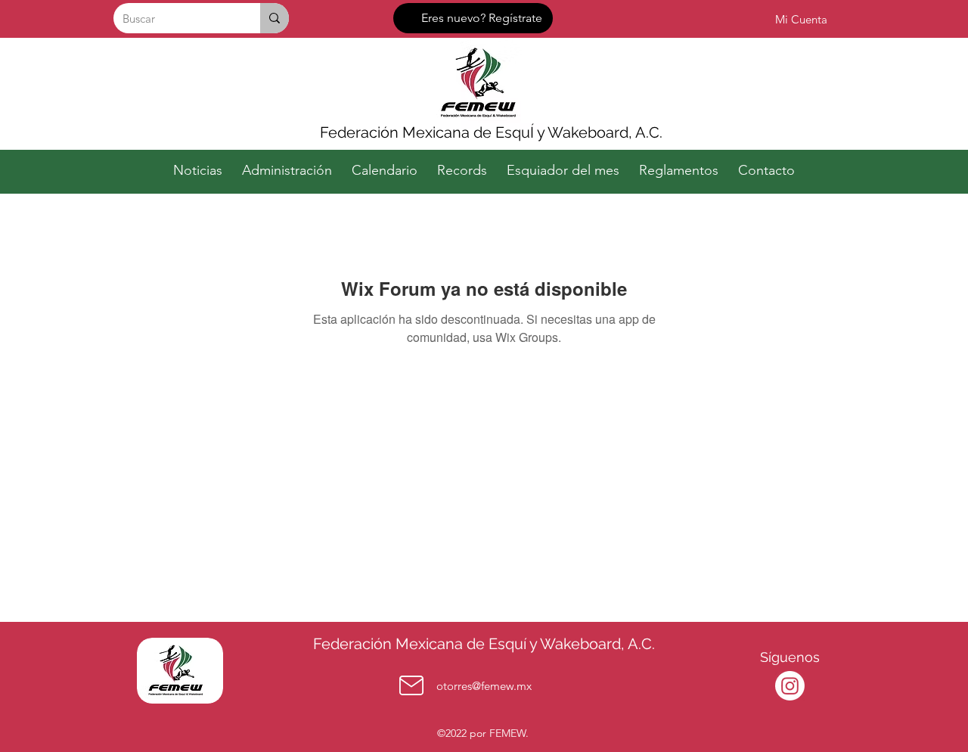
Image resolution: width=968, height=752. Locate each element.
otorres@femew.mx (484, 686)
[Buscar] (274, 18)
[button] (287, 164)
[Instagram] (790, 686)
